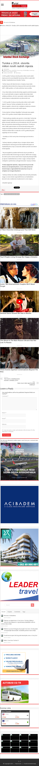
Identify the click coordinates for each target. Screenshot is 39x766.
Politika (4, 71)
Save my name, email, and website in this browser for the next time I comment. (18, 430)
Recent (3, 611)
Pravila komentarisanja (30, 763)
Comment (5, 396)
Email (4, 418)
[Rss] (19, 761)
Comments (17, 611)
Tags (24, 611)
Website (4, 424)
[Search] (32, 605)
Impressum (18, 763)
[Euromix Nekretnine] (19, 547)
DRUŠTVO (14, 70)
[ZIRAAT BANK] (19, 14)
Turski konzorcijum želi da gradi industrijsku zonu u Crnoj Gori (20, 635)
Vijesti (11, 71)
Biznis (9, 70)
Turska (7, 71)
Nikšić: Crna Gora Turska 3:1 (11, 640)
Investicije (31, 70)
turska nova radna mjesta (12, 194)
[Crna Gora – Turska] (19, 5)
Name (4, 412)
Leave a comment (8, 73)
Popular (10, 611)
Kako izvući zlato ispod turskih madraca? (26, 383)
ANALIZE (8, 25)
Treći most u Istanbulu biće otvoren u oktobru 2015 (12, 379)
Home (3, 25)
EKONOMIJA (26, 70)
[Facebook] (20, 761)
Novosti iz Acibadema (10, 615)
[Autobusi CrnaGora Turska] (15, 691)
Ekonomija (20, 70)
